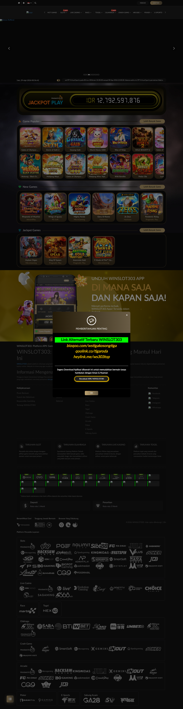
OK (91, 393)
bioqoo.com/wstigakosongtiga (92, 346)
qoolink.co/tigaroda (91, 351)
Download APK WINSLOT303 (91, 379)
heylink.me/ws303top (91, 357)
